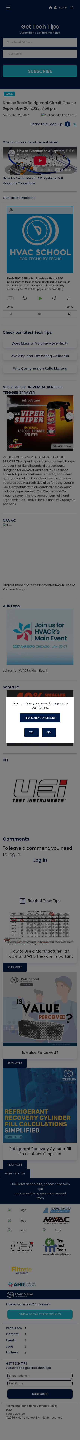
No (49, 732)
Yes (31, 732)
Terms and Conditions (40, 718)
